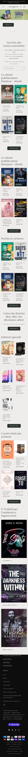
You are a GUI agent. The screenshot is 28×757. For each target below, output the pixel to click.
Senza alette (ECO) (9, 605)
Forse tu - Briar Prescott (20, 492)
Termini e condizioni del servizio (14, 748)
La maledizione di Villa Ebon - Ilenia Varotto (20, 138)
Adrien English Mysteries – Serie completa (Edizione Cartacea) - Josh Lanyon (20, 461)
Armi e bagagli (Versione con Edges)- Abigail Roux (7, 416)
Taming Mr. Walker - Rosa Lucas (19, 190)
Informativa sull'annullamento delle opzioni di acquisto (12, 696)
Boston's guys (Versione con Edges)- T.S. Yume (7, 387)
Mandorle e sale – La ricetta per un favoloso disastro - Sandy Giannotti (7, 221)
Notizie (5, 678)
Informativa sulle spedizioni (12, 751)
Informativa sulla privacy (15, 746)
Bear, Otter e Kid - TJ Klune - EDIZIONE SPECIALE (7, 359)
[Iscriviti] (23, 68)
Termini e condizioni (8, 688)
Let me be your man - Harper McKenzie (6, 493)
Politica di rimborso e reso (9, 692)
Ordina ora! (8, 24)
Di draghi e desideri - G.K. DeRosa (19, 221)
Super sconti (7, 650)
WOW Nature (14, 328)
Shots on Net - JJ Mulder (7, 137)
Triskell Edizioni (7, 659)
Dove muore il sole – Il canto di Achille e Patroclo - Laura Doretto (7, 463)
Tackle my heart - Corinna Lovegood (7, 190)
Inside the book (7, 665)
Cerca (4, 674)
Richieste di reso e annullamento (11, 701)
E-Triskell (6, 561)
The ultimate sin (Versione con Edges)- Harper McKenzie (20, 360)
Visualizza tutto (14, 148)
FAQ (4, 704)
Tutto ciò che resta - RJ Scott (6, 106)
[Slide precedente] (10, 31)
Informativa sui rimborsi (16, 744)
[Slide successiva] (17, 31)
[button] (3, 7)
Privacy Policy (6, 685)
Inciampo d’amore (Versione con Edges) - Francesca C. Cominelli (20, 388)
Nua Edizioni (6, 662)
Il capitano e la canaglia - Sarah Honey (20, 107)
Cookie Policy (6, 681)
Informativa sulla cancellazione (14, 753)
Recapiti (21, 751)
